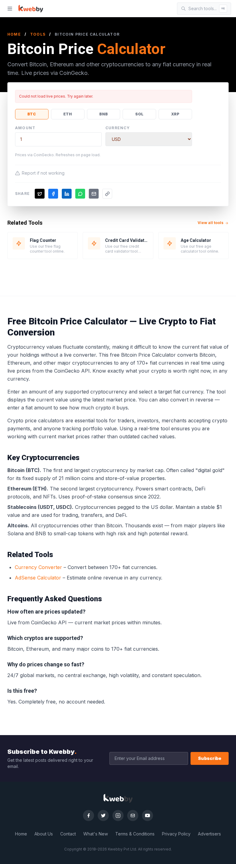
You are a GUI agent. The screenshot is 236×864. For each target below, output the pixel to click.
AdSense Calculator (38, 578)
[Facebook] (88, 815)
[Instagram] (118, 815)
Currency (117, 128)
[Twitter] (103, 815)
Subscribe (209, 758)
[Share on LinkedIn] (67, 194)
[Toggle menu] (10, 9)
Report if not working (43, 173)
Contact (68, 833)
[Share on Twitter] (40, 194)
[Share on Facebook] (53, 194)
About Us (43, 833)
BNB (103, 114)
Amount (25, 128)
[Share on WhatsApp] (80, 194)
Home (14, 34)
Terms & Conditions (135, 833)
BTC (31, 114)
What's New (95, 833)
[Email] (132, 815)
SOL (139, 114)
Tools (37, 34)
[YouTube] (147, 815)
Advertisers (209, 833)
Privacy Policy (176, 833)
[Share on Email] (94, 194)
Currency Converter (38, 567)
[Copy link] (107, 194)
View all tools (211, 222)
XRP (175, 114)
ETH (67, 114)
